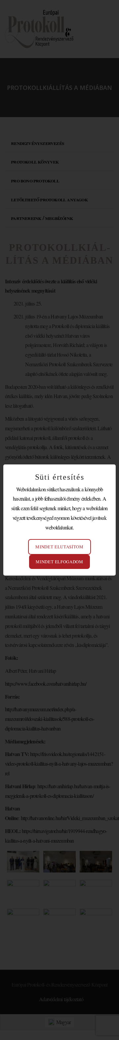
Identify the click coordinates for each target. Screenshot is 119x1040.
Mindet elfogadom (59, 562)
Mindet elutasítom (59, 547)
